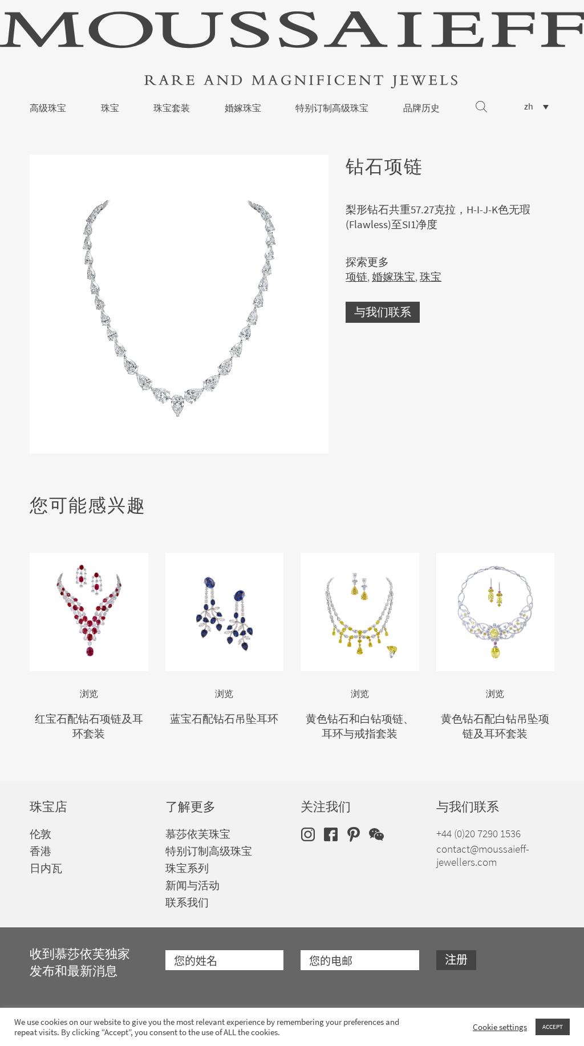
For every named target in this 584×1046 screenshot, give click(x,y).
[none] (536, 106)
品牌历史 (421, 108)
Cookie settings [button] (500, 1027)
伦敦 (40, 834)
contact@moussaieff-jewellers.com (482, 855)
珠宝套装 (171, 108)
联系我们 (187, 902)
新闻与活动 (192, 885)
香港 (40, 851)
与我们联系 (382, 312)
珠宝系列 (187, 868)
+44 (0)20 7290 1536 (478, 833)
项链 (356, 276)
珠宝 (110, 108)
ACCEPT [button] (552, 1027)
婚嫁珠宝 (243, 108)
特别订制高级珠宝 (331, 108)
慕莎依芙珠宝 (197, 834)
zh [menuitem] (528, 106)
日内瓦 (46, 868)
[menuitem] (536, 106)
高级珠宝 (48, 108)
